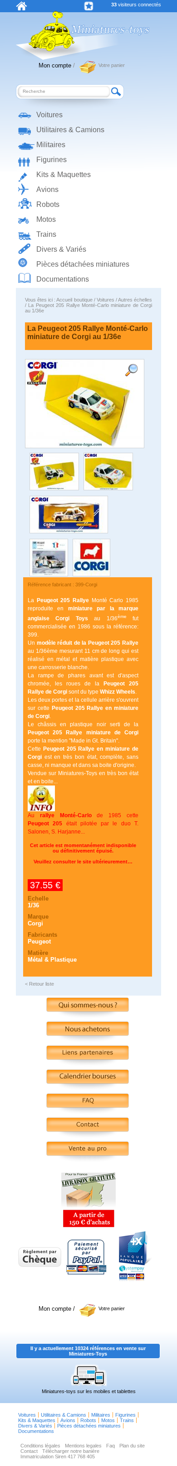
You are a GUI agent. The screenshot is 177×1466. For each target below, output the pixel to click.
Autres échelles (135, 299)
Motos (46, 219)
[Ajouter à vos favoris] (88, 6)
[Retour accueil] (21, 8)
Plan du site (132, 1445)
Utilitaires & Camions (70, 130)
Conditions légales (40, 1445)
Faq (110, 1445)
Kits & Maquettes (63, 174)
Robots (47, 204)
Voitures (49, 115)
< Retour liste (39, 984)
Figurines (51, 159)
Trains (46, 234)
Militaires (50, 145)
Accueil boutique (74, 299)
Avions (47, 189)
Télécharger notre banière (70, 1451)
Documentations (62, 279)
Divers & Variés (61, 249)
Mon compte (55, 65)
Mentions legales (83, 1445)
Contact (29, 1451)
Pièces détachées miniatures (82, 264)
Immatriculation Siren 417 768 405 (57, 1456)
